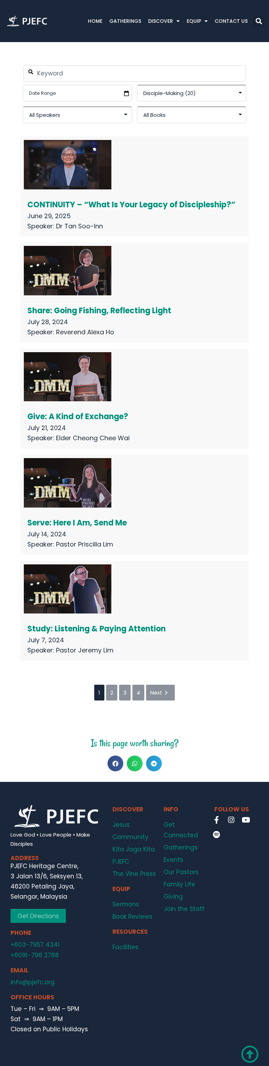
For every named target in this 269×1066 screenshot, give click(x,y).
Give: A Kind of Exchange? (77, 416)
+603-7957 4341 (35, 944)
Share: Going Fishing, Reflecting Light (99, 310)
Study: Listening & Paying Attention (96, 628)
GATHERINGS (125, 21)
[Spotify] (216, 834)
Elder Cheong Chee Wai (93, 438)
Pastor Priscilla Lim (84, 544)
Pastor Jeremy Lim (84, 650)
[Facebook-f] (216, 819)
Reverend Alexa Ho (85, 332)
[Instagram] (231, 819)
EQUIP (194, 21)
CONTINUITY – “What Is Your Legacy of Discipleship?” (131, 204)
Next (156, 692)
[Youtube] (246, 819)
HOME (95, 21)
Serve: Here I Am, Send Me (77, 522)
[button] (258, 21)
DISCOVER (160, 21)
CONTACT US (231, 21)
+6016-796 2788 (35, 955)
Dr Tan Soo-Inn (79, 226)
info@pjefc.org (33, 982)
